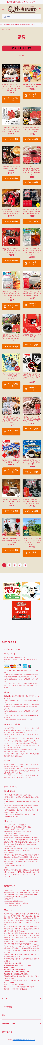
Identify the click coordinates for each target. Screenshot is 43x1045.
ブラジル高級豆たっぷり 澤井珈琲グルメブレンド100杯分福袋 (11, 168)
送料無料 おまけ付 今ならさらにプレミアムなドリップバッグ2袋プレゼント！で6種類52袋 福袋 (11, 87)
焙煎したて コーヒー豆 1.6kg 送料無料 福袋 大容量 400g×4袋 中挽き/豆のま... (32, 419)
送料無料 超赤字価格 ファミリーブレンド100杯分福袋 (11, 501)
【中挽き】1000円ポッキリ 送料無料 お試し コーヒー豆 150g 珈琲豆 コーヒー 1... (32, 294)
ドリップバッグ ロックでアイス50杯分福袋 (11, 375)
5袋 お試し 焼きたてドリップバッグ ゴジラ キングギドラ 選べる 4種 (11, 250)
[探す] (4, 16)
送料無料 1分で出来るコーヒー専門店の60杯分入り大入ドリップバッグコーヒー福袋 (11, 420)
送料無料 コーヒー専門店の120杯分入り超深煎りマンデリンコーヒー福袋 (31, 501)
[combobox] (21, 16)
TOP (3, 29)
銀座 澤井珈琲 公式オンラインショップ (24, 1040)
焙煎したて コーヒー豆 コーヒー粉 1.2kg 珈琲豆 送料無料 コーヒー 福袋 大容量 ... (32, 211)
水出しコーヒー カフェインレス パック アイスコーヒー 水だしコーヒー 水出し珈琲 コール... (11, 294)
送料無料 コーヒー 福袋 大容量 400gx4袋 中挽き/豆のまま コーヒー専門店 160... (11, 540)
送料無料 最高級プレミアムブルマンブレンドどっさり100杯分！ (31, 462)
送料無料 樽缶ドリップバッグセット (31, 336)
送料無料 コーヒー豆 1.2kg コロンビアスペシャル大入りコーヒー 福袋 (31, 129)
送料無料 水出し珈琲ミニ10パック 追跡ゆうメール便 (11, 461)
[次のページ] (7, 571)
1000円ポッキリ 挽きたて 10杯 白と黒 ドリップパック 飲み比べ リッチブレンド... (31, 377)
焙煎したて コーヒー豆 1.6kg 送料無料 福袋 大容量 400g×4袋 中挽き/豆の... (11, 129)
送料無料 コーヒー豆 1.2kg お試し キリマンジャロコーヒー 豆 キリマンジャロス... (11, 337)
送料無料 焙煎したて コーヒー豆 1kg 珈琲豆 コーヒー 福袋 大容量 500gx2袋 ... (11, 211)
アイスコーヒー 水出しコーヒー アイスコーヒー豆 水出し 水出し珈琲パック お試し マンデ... (32, 251)
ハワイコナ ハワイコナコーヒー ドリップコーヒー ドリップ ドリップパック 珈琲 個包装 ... (32, 541)
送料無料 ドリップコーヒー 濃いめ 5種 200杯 (32, 85)
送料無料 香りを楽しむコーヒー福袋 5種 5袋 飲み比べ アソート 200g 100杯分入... (32, 171)
